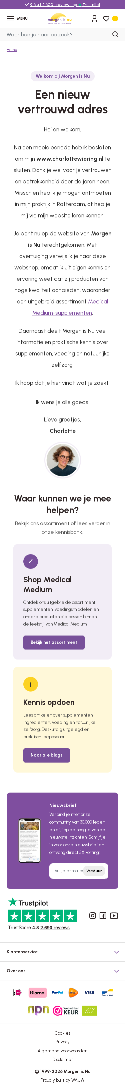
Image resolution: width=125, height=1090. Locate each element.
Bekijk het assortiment (54, 642)
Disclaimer (62, 1059)
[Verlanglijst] (106, 18)
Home (12, 49)
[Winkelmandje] (115, 18)
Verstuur (94, 871)
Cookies (62, 1033)
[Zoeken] (116, 34)
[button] (62, 950)
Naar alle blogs (47, 755)
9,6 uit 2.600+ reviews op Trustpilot (65, 4)
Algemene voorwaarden (62, 1050)
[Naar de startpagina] (60, 18)
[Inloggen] (94, 18)
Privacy (63, 1041)
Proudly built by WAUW (62, 1080)
